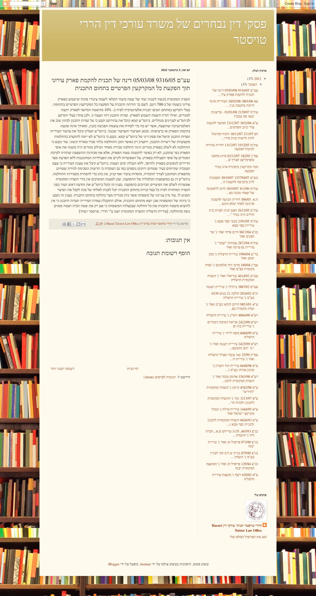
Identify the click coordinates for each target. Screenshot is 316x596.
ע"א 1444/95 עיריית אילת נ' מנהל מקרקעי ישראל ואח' (235, 411)
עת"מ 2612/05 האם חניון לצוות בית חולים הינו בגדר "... (233, 212)
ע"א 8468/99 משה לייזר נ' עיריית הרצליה (235, 335)
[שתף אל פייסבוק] (69, 224)
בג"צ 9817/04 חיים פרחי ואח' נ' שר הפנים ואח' (234, 234)
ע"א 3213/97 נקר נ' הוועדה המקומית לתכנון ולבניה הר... (233, 400)
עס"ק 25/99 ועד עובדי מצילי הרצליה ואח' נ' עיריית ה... (233, 356)
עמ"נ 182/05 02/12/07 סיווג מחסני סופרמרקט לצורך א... (234, 157)
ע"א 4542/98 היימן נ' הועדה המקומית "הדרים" (232, 389)
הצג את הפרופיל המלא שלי (248, 536)
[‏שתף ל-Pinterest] (64, 224)
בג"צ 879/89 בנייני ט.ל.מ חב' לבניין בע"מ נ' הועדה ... (234, 455)
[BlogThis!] (78, 224)
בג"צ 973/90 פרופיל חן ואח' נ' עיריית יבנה (233, 444)
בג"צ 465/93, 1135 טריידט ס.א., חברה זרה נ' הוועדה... (232, 433)
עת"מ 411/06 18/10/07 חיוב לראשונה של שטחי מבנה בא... (232, 190)
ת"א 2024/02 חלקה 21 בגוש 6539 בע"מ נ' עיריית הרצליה (235, 295)
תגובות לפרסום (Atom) (160, 377)
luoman (145, 564)
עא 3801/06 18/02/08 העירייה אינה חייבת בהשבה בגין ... (234, 103)
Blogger (113, 564)
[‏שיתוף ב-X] (73, 224)
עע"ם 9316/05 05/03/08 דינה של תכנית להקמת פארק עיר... (235, 92)
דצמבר (252, 84)
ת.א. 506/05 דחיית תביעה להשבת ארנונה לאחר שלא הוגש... (234, 201)
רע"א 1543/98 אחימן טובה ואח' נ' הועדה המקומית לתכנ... (235, 378)
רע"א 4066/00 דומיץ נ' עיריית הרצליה (232, 315)
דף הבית (132, 368)
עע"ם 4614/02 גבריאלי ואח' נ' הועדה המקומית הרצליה (232, 277)
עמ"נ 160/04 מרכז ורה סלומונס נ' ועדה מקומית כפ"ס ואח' (231, 266)
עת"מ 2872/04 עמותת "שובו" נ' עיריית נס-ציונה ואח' (236, 244)
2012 (257, 78)
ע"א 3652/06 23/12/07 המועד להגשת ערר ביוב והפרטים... (232, 124)
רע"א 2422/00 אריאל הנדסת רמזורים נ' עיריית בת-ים (232, 324)
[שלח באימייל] (83, 224)
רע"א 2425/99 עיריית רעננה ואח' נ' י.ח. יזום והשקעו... (234, 345)
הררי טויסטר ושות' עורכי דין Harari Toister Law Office (237, 528)
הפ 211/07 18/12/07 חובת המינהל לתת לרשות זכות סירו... (235, 135)
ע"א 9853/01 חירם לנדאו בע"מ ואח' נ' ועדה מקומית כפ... (232, 306)
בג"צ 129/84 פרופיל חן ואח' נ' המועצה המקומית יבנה (232, 465)
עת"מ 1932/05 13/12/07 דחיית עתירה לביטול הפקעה (232, 147)
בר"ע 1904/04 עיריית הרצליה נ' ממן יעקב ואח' (233, 256)
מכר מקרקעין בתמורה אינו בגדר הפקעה (236, 168)
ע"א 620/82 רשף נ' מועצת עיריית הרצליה (235, 476)
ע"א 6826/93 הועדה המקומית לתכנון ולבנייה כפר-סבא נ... (233, 422)
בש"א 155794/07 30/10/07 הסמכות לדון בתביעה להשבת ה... (233, 179)
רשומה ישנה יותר (62, 368)
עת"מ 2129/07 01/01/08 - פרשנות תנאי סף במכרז (234, 114)
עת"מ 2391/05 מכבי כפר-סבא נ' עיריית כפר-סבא (236, 223)
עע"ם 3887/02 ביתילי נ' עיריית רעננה (232, 286)
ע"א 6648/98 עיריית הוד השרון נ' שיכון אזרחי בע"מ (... (235, 367)
